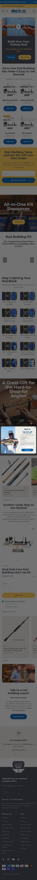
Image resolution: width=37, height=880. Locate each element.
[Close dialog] (35, 427)
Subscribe (27, 450)
